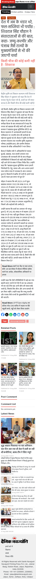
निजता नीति (9, 556)
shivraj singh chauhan (17, 321)
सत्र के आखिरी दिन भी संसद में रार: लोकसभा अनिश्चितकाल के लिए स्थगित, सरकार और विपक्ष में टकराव (25, 381)
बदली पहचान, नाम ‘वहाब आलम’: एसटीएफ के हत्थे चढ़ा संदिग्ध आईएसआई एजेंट (9, 349)
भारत (3, 18)
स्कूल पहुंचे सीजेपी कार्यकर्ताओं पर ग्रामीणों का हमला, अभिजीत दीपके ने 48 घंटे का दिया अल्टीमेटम (23, 511)
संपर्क (7, 553)
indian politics (17, 12)
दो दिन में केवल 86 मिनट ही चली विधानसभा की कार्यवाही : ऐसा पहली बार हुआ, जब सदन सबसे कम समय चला (17, 500)
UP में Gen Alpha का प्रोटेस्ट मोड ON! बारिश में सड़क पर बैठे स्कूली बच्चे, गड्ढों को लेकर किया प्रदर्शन (16, 305)
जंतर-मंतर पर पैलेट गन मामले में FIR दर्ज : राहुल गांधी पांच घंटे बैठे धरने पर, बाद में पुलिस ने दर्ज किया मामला (23, 479)
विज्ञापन (7, 550)
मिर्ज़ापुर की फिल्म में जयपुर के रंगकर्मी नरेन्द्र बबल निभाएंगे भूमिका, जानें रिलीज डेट (23, 469)
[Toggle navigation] (31, 6)
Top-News (11, 18)
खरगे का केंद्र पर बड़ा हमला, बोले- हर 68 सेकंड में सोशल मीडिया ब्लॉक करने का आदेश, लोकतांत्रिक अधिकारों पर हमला (17, 270)
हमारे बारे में (9, 546)
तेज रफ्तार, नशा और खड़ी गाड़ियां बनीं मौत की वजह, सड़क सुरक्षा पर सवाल (23, 489)
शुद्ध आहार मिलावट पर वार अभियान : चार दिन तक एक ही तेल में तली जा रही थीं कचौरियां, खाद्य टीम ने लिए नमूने (17, 449)
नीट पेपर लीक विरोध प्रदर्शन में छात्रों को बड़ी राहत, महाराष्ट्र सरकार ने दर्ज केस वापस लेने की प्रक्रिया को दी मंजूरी (8, 381)
